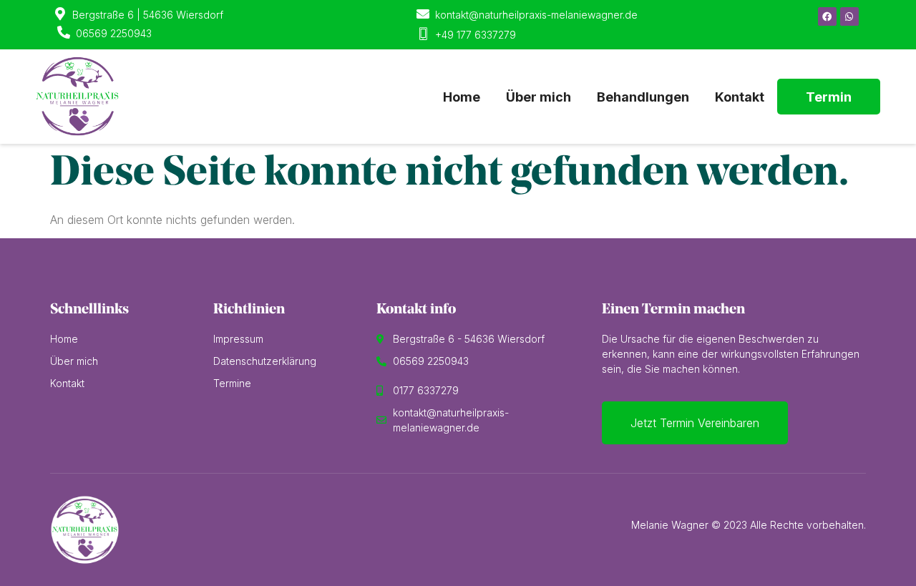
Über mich (538, 96)
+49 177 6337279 (475, 35)
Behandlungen (643, 96)
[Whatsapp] (849, 16)
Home (461, 96)
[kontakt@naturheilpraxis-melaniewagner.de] (422, 13)
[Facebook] (827, 16)
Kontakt (739, 96)
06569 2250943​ (114, 33)
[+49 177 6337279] (422, 33)
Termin (829, 96)
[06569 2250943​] (63, 32)
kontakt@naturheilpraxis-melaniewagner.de (536, 15)
